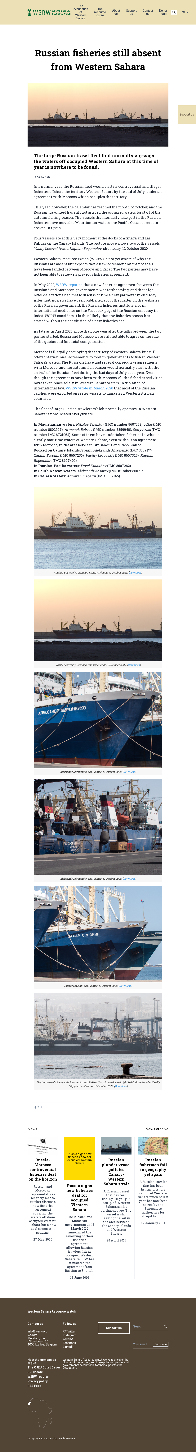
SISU (41, 1438)
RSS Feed (34, 1386)
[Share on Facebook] (35, 1107)
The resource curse (100, 12)
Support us (187, 114)
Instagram (69, 1335)
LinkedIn (68, 1347)
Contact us (148, 12)
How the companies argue (42, 1361)
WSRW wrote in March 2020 (89, 388)
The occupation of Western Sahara (81, 12)
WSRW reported (69, 284)
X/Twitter (69, 1331)
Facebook (69, 1343)
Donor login (163, 12)
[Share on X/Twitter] (39, 1107)
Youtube (68, 1339)
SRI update (35, 1372)
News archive (156, 1129)
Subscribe (161, 1344)
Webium (70, 1438)
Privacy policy (38, 1381)
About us (116, 12)
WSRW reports (38, 1376)
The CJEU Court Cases (44, 1367)
